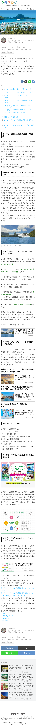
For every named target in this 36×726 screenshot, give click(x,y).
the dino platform (20, 725)
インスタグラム (7, 616)
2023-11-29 (10, 38)
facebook (5, 618)
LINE (4, 613)
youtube (5, 621)
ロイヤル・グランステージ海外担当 (19, 40)
